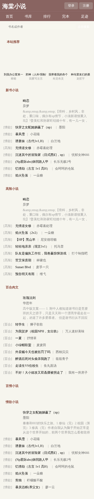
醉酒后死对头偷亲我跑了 (32, 359)
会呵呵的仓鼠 (64, 168)
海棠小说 (14, 6)
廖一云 (50, 487)
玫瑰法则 (29, 298)
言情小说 (12, 386)
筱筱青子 (62, 359)
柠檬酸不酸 (35, 480)
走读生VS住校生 (27, 365)
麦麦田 (41, 345)
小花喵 (35, 134)
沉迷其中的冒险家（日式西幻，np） (40, 155)
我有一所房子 (78, 372)
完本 (65, 16)
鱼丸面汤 (50, 365)
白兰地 (55, 141)
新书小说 (12, 90)
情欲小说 (12, 402)
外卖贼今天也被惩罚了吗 (32, 352)
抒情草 (32, 338)
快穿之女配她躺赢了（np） (34, 127)
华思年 (27, 303)
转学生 (20, 324)
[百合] (7, 324)
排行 (47, 16)
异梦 (26, 106)
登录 (71, 5)
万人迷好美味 (74, 331)
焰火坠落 (21, 175)
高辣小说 (12, 188)
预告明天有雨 (24, 274)
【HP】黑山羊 (25, 239)
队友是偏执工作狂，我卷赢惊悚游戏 (40, 253)
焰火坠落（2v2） (27, 232)
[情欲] (7, 127)
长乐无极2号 (62, 161)
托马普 (59, 246)
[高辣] (7, 148)
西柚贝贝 (62, 352)
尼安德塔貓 (49, 239)
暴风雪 (20, 134)
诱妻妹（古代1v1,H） (30, 141)
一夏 (18, 338)
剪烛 (18, 480)
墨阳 (62, 127)
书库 (28, 16)
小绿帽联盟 (23, 345)
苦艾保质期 (23, 260)
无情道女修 (23, 148)
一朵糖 (38, 175)
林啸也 (41, 260)
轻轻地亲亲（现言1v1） (32, 246)
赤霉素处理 (44, 148)
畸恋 (26, 100)
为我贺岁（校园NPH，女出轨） (37, 331)
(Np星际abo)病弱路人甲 (31, 161)
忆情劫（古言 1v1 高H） (32, 168)
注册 (86, 5)
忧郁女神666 (80, 155)
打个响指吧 (80, 253)
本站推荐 (13, 42)
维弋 (43, 274)
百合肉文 (12, 287)
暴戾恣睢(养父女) (27, 487)
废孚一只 (42, 267)
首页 (9, 16)
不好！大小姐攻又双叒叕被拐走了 (39, 372)
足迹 (84, 16)
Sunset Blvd (23, 267)
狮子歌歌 (36, 324)
